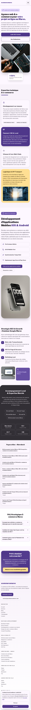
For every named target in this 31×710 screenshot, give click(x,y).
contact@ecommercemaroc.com (10, 598)
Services (3, 608)
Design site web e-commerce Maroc (9, 629)
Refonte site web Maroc (6, 657)
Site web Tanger (21, 411)
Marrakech (3, 671)
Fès (2, 673)
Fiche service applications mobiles (12, 266)
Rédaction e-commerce (6, 639)
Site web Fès (22, 414)
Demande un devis (7, 594)
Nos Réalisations (15, 39)
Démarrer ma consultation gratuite (15, 569)
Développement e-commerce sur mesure (10, 627)
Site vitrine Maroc (5, 655)
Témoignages (4, 614)
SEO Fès (3, 647)
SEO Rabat (3, 641)
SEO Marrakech (4, 645)
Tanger (3, 670)
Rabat (2, 668)
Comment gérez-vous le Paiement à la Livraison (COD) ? (15, 538)
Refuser (15, 702)
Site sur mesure (4, 625)
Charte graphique (5, 659)
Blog (2, 610)
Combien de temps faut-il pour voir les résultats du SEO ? (15, 530)
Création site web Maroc (6, 654)
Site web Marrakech (11, 414)
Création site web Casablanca (8, 661)
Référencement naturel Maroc (15, 417)
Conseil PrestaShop (5, 631)
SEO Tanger (4, 643)
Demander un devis (7, 270)
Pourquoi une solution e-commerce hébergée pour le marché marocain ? (15, 523)
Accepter (15, 706)
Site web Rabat (10, 411)
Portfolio (3, 612)
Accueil (3, 607)
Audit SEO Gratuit (15, 34)
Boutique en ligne (5, 623)
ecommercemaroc (6, 2)
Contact (3, 616)
